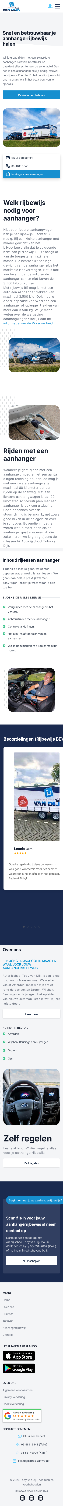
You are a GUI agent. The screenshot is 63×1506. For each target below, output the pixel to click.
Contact (8, 1334)
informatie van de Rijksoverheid (28, 323)
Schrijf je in (50, 6)
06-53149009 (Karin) (34, 1452)
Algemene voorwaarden (17, 1390)
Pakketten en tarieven (31, 95)
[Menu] (57, 6)
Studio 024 (41, 1491)
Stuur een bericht (22, 158)
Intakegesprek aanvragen (27, 174)
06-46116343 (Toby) (34, 1444)
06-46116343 (19, 166)
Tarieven (8, 1320)
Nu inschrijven (31, 1261)
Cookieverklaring (13, 1404)
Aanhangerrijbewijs (14, 1328)
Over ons (8, 1307)
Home (6, 1300)
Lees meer (31, 1014)
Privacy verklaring (14, 1397)
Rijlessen (8, 1314)
